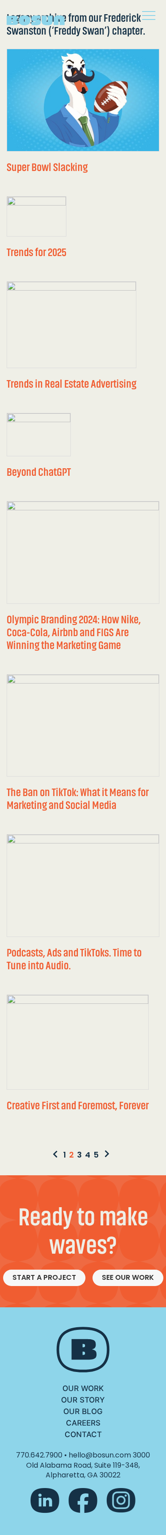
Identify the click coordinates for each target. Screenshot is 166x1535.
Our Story (83, 1399)
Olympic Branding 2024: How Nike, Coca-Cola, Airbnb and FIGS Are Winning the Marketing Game (74, 632)
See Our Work (128, 1277)
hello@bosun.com (100, 1455)
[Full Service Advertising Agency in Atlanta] (42, 17)
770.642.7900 (39, 1455)
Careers (83, 1422)
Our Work (83, 1388)
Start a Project (44, 1277)
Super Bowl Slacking (47, 167)
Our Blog (83, 1411)
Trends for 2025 (36, 252)
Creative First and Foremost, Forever (78, 1105)
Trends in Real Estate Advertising (71, 384)
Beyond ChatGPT (39, 472)
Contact (83, 1434)
